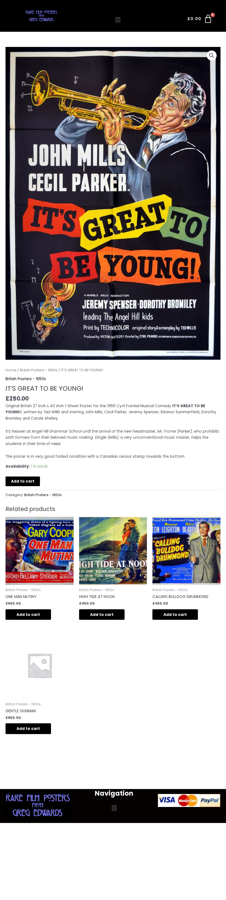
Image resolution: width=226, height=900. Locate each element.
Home (11, 370)
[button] (118, 20)
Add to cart (22, 481)
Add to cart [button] (28, 614)
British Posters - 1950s (39, 370)
